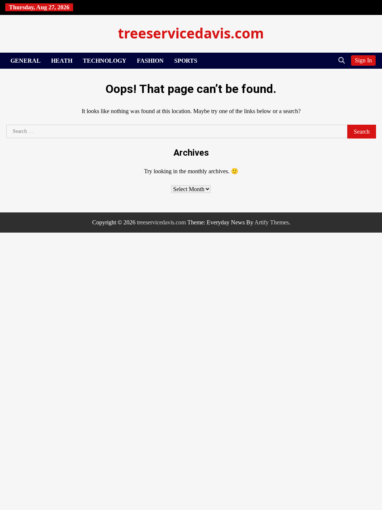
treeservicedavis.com (191, 33)
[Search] (341, 60)
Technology (104, 60)
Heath (61, 60)
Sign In (363, 60)
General (25, 60)
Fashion (150, 60)
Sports (185, 60)
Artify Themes (271, 222)
